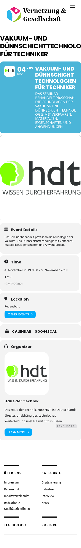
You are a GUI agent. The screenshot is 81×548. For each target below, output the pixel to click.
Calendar (21, 332)
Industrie (48, 489)
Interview (48, 496)
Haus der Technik (22, 401)
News (45, 503)
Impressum (11, 482)
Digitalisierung (51, 482)
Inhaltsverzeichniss (16, 496)
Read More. (66, 426)
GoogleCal (46, 332)
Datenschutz (12, 489)
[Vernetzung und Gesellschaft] (36, 17)
